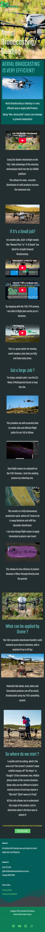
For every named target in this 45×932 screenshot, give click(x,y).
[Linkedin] (25, 926)
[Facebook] (13, 926)
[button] (42, 4)
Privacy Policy (7, 890)
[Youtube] (19, 926)
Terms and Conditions (9, 894)
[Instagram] (31, 926)
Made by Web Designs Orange (22, 914)
